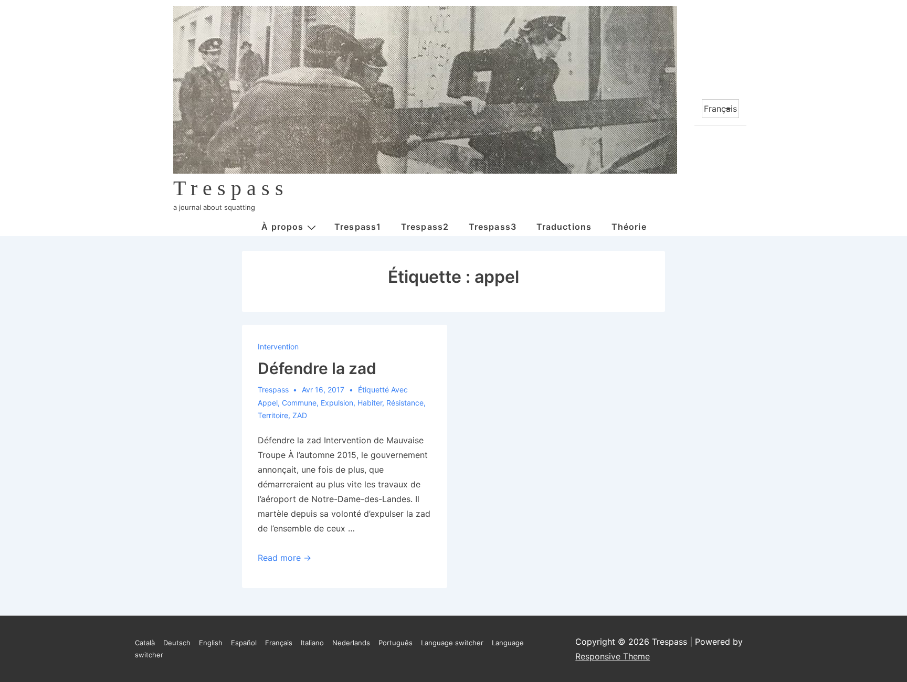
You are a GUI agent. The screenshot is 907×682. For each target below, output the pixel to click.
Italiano (312, 642)
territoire (273, 415)
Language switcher (452, 642)
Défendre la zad (317, 368)
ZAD (299, 415)
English (211, 642)
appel (268, 402)
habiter (369, 402)
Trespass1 (357, 226)
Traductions (564, 226)
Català (145, 642)
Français (278, 642)
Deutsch (177, 642)
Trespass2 (425, 226)
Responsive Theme (612, 656)
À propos (282, 226)
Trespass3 (492, 226)
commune (299, 402)
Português (395, 642)
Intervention (278, 346)
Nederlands (351, 642)
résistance (405, 402)
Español (244, 642)
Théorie (629, 226)
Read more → (284, 557)
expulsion (337, 402)
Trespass (231, 188)
